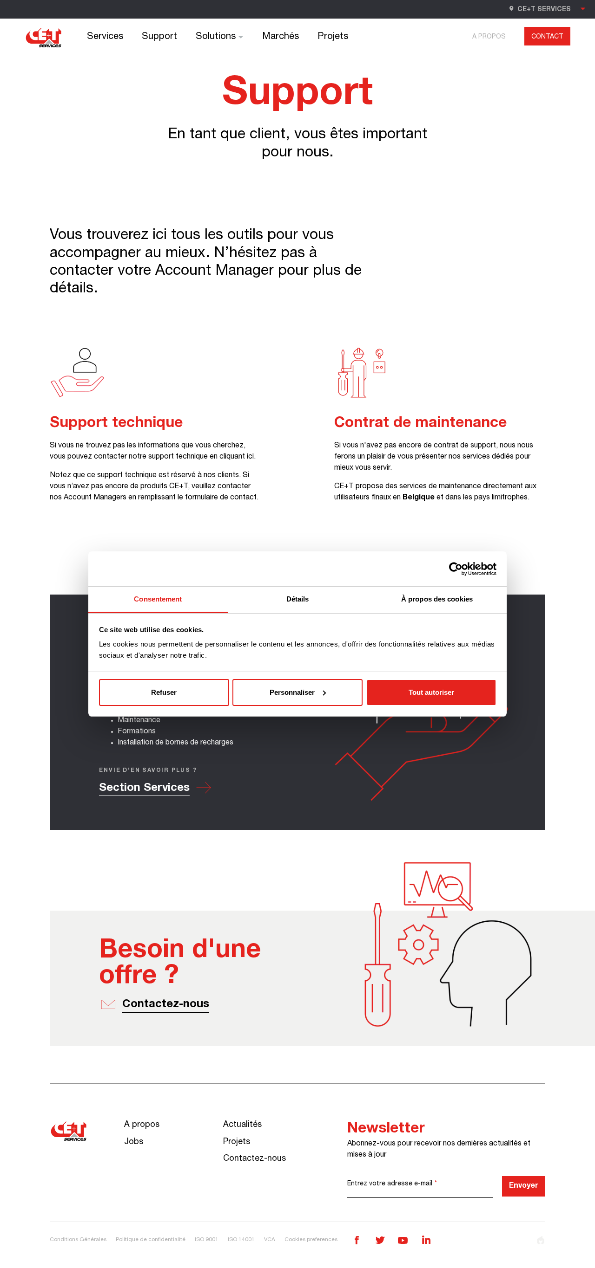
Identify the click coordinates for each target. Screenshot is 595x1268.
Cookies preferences (310, 1239)
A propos (489, 37)
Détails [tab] (297, 599)
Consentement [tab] (158, 599)
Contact (547, 37)
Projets (332, 37)
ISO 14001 (241, 1239)
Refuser (164, 692)
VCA (269, 1239)
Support (159, 37)
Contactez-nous (254, 1159)
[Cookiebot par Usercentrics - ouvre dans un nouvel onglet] (455, 569)
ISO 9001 (206, 1239)
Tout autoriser (431, 692)
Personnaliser (292, 692)
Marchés (280, 37)
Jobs (133, 1142)
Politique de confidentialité (150, 1239)
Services (105, 37)
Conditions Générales (78, 1239)
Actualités (242, 1125)
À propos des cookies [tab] (437, 599)
